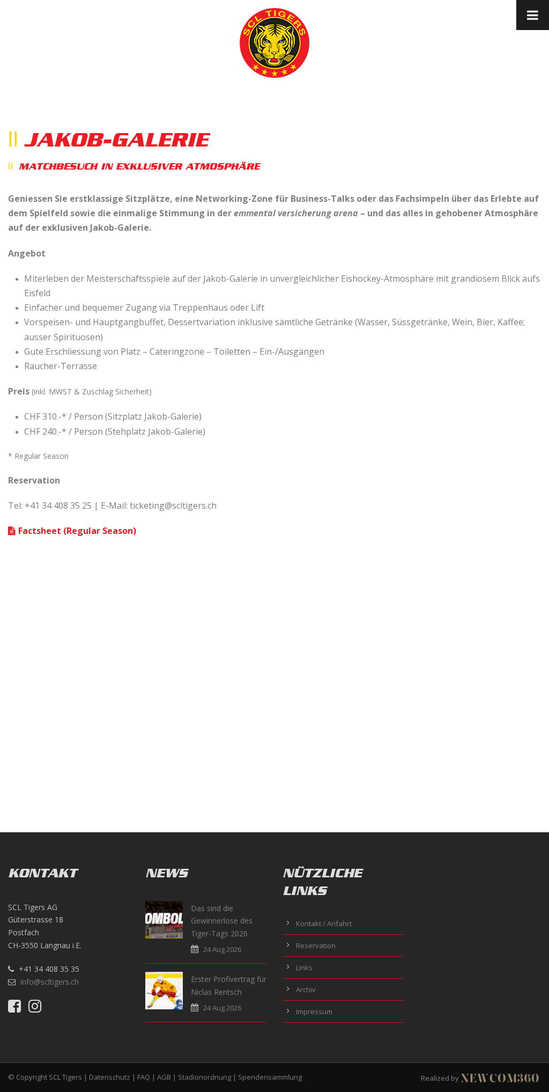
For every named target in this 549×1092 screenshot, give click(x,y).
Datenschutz (109, 1077)
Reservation (316, 945)
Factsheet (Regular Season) (77, 531)
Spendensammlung (270, 1077)
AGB (164, 1077)
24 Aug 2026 (222, 949)
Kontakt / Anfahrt (324, 923)
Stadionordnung (204, 1077)
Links (304, 967)
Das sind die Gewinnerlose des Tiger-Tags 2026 (222, 921)
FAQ (143, 1077)
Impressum (314, 1011)
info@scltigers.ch (49, 982)
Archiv (306, 989)
